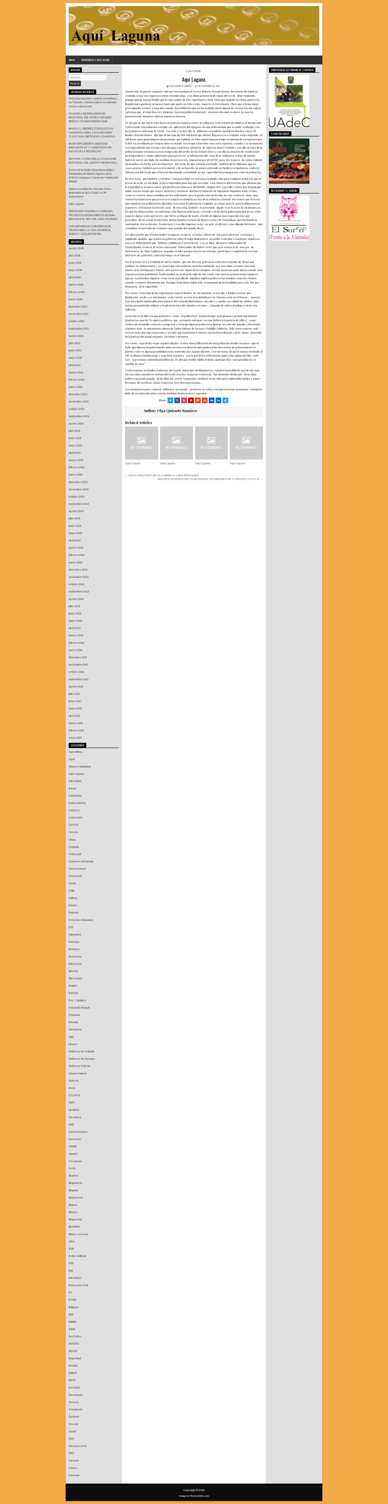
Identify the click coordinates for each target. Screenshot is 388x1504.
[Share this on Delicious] (225, 400)
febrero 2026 (77, 292)
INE (71, 1124)
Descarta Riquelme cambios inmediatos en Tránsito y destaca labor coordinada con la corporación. (93, 102)
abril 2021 (74, 716)
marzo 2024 (76, 460)
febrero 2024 (76, 467)
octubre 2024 (76, 409)
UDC (71, 1438)
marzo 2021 (76, 723)
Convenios (75, 876)
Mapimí (73, 1190)
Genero (73, 1044)
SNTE (72, 1380)
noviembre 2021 (78, 664)
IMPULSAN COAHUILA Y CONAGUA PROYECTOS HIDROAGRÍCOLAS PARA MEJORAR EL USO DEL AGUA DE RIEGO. (93, 215)
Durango (74, 941)
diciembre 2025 (78, 306)
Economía (75, 956)
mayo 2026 (75, 270)
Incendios (75, 1117)
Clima (72, 839)
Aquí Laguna (194, 71)
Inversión (75, 1139)
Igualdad (74, 1109)
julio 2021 (74, 694)
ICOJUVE (74, 1095)
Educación (75, 963)
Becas (72, 788)
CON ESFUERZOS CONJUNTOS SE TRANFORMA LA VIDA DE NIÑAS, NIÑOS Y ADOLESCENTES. (90, 230)
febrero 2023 (76, 555)
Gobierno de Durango (82, 1058)
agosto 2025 (76, 336)
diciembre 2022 (78, 569)
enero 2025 (75, 387)
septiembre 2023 (79, 504)
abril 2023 (75, 540)
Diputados (75, 934)
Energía (73, 993)
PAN (71, 1248)
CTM (71, 890)
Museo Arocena (78, 1234)
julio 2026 (74, 255)
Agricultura (75, 751)
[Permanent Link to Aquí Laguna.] (141, 442)
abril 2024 (75, 452)
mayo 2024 (75, 445)
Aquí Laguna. (194, 79)
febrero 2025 (76, 379)
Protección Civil (78, 1285)
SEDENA (74, 1343)
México (73, 1212)
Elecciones (75, 978)
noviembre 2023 (79, 489)
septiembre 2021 (79, 679)
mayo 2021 (75, 708)
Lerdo (72, 1168)
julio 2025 (74, 343)
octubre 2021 (76, 672)
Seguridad (75, 1358)
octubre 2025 (76, 321)
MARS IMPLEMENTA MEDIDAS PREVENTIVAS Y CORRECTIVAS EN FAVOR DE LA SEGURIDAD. (90, 147)
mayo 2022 (75, 620)
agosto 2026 (76, 248)
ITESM (73, 1146)
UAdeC (73, 1431)
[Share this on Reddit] (198, 400)
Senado (73, 1365)
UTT (71, 1453)
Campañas (75, 795)
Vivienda (74, 1475)
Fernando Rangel (79, 1007)
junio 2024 (75, 438)
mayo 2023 (75, 533)
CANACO (74, 810)
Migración (75, 1219)
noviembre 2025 (79, 314)
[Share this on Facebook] (177, 400)
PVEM (72, 1299)
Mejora (73, 1205)
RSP (71, 1314)
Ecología (74, 949)
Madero (73, 1175)
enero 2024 (75, 474)
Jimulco (73, 1153)
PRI (71, 1270)
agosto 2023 (76, 511)
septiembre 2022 (79, 591)
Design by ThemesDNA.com (194, 1496)
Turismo (74, 1416)
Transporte (75, 1409)
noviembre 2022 (79, 577)
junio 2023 (75, 526)
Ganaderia (75, 1029)
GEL (71, 1037)
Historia (74, 1080)
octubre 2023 (76, 496)
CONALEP (75, 854)
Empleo (73, 985)
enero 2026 (76, 299)
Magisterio (75, 1183)
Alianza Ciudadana (80, 766)
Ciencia (73, 832)
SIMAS (73, 1373)
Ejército (73, 971)
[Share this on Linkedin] (218, 400)
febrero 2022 (76, 642)
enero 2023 (75, 562)
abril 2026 (75, 277)
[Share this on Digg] (211, 400)
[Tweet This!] (170, 400)
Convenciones (77, 868)
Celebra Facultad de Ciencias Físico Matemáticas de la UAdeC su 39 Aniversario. (90, 193)
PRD (71, 1263)
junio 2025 (75, 350)
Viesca (73, 1468)
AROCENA (75, 781)
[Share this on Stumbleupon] (205, 400)
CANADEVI (76, 817)
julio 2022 (74, 606)
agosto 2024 (76, 423)
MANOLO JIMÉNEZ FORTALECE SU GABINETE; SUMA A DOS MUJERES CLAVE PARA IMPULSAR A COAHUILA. (92, 132)
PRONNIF (75, 1278)
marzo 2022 (76, 635)
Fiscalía (73, 1022)
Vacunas (74, 1460)
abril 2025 (75, 365)
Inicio (72, 60)
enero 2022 (75, 650)
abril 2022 (75, 628)
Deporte (74, 912)
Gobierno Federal (79, 1066)
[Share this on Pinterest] (191, 400)
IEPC (72, 1102)
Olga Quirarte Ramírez (180, 86)
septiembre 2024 (79, 416)
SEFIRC (73, 1351)
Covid (72, 883)
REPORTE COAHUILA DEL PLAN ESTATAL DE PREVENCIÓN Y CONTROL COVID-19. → (210, 479)
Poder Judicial (77, 1256)
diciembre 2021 (78, 657)
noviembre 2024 (79, 401)
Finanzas (74, 1015)
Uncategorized (78, 1446)
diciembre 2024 (78, 394)
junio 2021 (75, 701)
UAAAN (73, 1424)
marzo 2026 (76, 284)
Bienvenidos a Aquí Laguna (95, 60)
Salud (72, 1329)
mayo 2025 (75, 357)
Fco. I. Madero (77, 1000)
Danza (73, 905)
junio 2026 (75, 262)
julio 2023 (74, 518)
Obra (72, 1241)
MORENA (74, 1226)
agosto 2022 (76, 599)
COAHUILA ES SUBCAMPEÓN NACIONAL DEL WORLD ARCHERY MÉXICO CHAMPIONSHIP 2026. (90, 117)
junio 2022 (75, 613)
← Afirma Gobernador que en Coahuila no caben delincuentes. (162, 475)
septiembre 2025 (79, 328)
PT (70, 1292)
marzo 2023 (76, 547)
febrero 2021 (76, 730)
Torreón (74, 1402)
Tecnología (75, 1395)
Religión (74, 1307)
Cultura (73, 898)
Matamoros (76, 1197)
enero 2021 (75, 737)
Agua (72, 759)
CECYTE (73, 825)
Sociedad (74, 1387)
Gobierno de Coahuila (82, 1051)
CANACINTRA (77, 803)
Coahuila (74, 847)
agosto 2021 (76, 686)
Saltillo (73, 1321)
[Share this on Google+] (184, 400)
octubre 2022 (76, 584)
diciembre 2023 (78, 482)
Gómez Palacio (78, 1073)
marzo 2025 (76, 372)
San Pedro (75, 1336)
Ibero (72, 1088)
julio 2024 (74, 430)
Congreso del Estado (81, 861)
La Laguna (75, 1161)
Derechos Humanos (81, 920)
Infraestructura (78, 1131)
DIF (71, 927)
